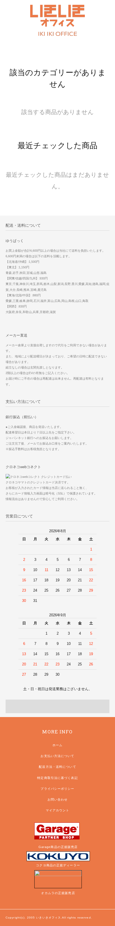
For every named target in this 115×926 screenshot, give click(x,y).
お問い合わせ (57, 799)
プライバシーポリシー (57, 788)
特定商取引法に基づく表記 (57, 777)
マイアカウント (58, 810)
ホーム (57, 745)
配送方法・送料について (57, 766)
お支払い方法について (57, 756)
